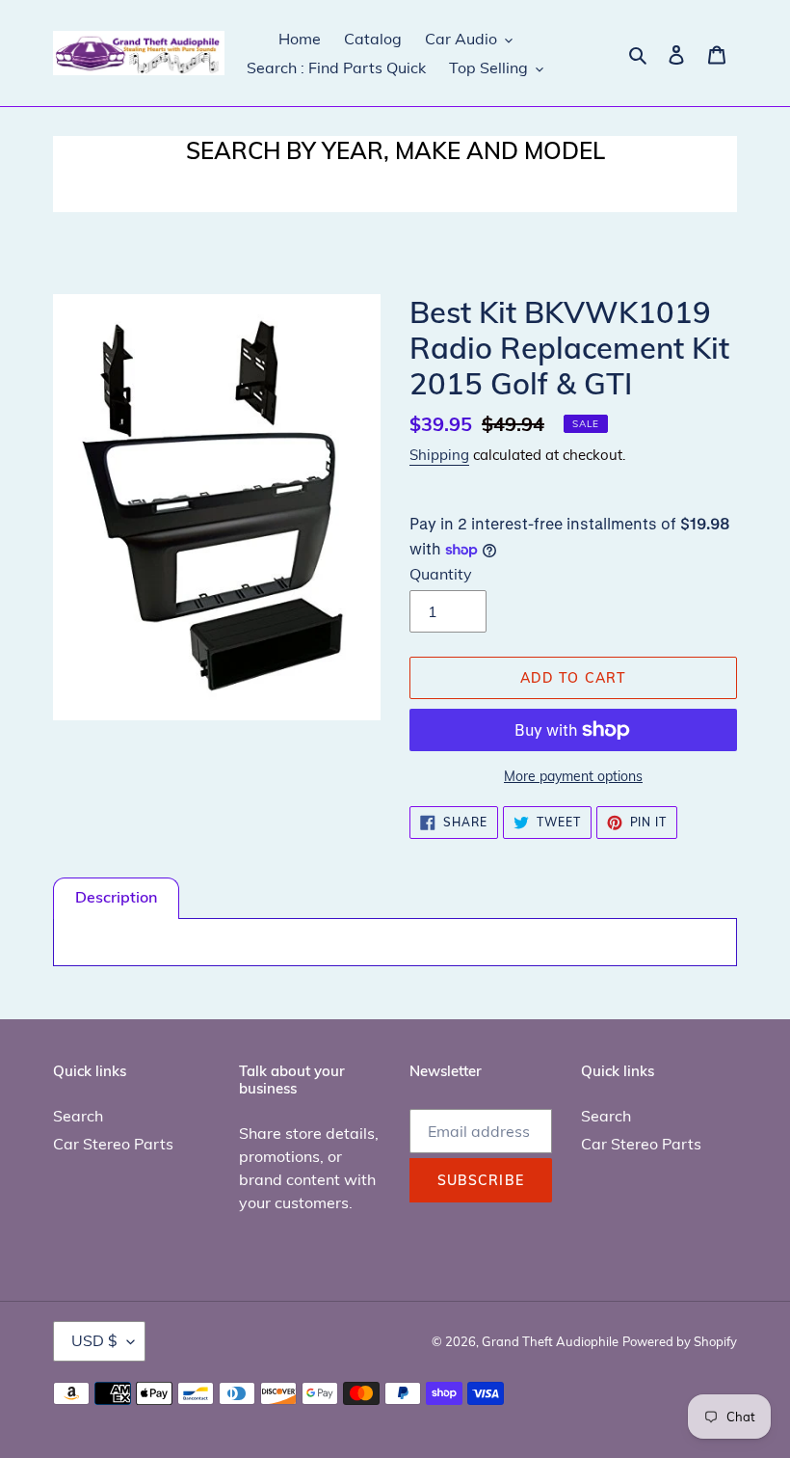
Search (78, 1115)
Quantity (440, 573)
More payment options (573, 776)
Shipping (439, 455)
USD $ (94, 1340)
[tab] (116, 898)
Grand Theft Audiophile (550, 1341)
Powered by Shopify (679, 1341)
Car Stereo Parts (113, 1143)
